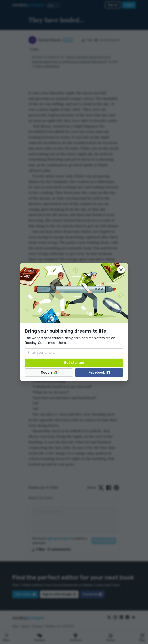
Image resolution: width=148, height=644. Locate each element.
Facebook (97, 372)
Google (47, 372)
